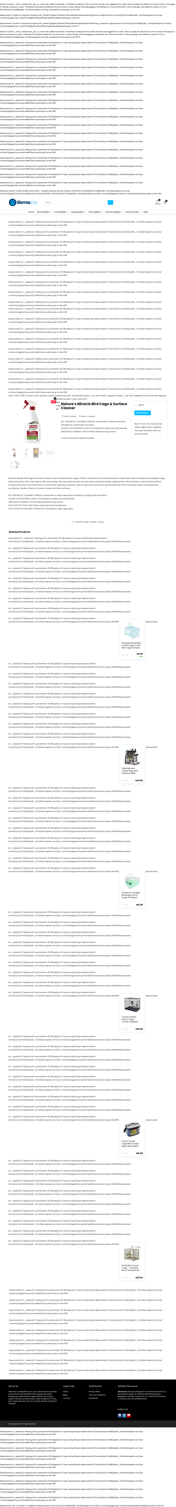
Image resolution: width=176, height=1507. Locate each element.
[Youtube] (129, 1415)
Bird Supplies (43, 212)
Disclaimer (93, 1398)
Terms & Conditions (97, 1395)
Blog (146, 212)
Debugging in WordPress (96, 7)
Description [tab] (58, 405)
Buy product (142, 413)
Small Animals (131, 212)
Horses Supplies (112, 212)
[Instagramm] (124, 1415)
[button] (55, 398)
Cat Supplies (60, 212)
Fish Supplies (94, 212)
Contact (66, 1398)
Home (31, 212)
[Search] (110, 202)
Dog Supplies (77, 212)
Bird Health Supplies (77, 438)
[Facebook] (120, 1415)
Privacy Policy (94, 1391)
